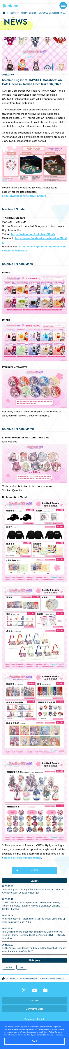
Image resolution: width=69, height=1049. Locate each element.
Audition (34, 1000)
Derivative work (34, 1008)
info (22, 967)
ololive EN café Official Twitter (22, 857)
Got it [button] (34, 1041)
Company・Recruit (34, 1019)
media (9, 967)
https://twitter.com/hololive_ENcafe (24, 195)
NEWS (34, 870)
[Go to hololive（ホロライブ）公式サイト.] (4, 13)
